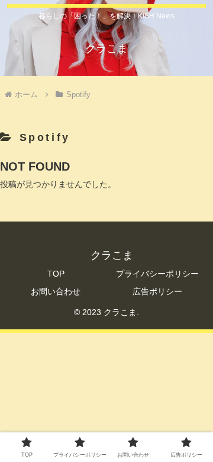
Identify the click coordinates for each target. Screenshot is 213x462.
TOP (55, 273)
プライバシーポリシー (157, 273)
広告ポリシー (157, 291)
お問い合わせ (55, 291)
